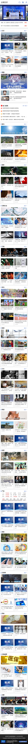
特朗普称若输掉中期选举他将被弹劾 (11, 111)
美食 (3, 613)
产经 (3, 491)
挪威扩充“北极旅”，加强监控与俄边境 (11, 113)
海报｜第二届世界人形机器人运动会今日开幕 (12, 22)
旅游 (3, 328)
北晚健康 (4, 654)
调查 (3, 532)
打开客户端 (23, 741)
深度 (3, 450)
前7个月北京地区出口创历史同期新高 (10, 25)
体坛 (3, 287)
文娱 (3, 246)
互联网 (4, 572)
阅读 (3, 409)
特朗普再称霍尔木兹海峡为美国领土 (11, 108)
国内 (3, 124)
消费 (3, 695)
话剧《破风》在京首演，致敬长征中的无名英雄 (13, 119)
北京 (3, 30)
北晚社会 (4, 205)
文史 (3, 369)
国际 (3, 165)
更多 (25, 30)
